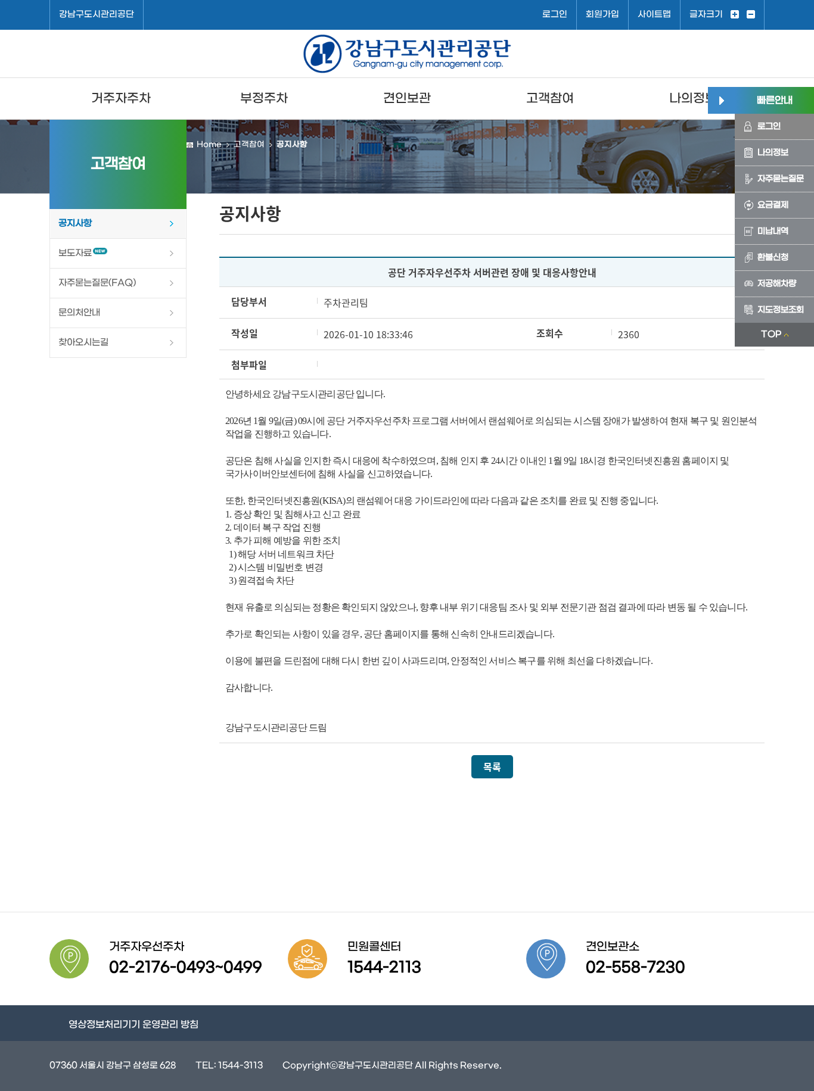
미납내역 (772, 231)
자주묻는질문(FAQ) (97, 283)
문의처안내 (79, 312)
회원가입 (602, 15)
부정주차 (264, 98)
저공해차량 (776, 284)
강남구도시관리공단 (96, 15)
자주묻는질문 (780, 179)
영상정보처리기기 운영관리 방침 (133, 1024)
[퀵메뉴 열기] (721, 100)
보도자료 (75, 253)
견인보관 (407, 98)
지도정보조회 (780, 310)
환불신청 (772, 258)
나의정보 (693, 98)
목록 (492, 766)
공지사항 (75, 223)
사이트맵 (654, 15)
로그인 (554, 15)
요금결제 (772, 205)
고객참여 (550, 98)
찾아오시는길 (83, 342)
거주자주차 (121, 98)
